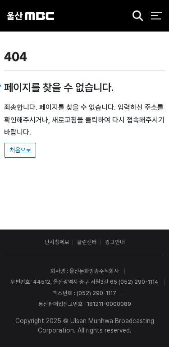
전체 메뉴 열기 (156, 15)
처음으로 (20, 150)
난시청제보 (57, 242)
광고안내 (115, 242)
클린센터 (87, 242)
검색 (135, 16)
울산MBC (30, 16)
